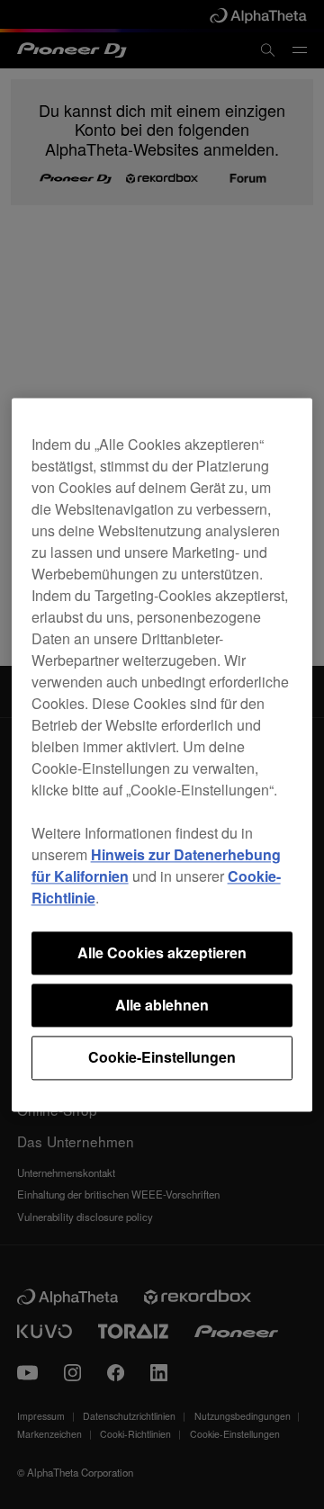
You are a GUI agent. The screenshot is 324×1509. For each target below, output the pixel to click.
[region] (162, 754)
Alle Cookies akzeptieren (162, 952)
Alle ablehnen (162, 1004)
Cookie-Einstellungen (162, 1057)
